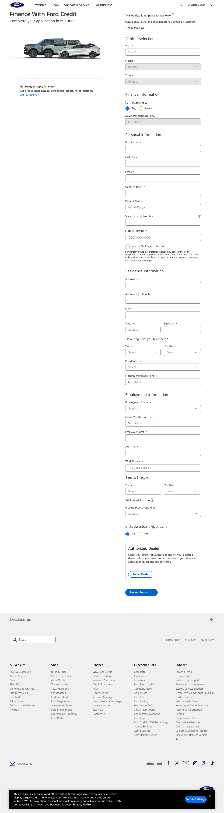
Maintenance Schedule (189, 709)
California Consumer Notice (192, 730)
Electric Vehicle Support (189, 688)
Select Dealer (141, 574)
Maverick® (207, 640)
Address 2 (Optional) (137, 294)
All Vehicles (16, 701)
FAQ (95, 688)
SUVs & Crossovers (20, 671)
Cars (12, 680)
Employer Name (136, 432)
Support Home (184, 676)
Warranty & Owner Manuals (192, 705)
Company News (143, 688)
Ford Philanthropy (144, 709)
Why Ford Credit (102, 671)
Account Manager (103, 697)
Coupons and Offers (187, 718)
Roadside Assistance (188, 722)
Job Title (131, 446)
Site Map (98, 709)
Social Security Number (140, 216)
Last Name (133, 157)
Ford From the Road (145, 684)
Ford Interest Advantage (107, 701)
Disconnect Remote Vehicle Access (191, 737)
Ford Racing (141, 701)
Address (131, 279)
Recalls (180, 714)
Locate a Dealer (184, 671)
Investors (139, 680)
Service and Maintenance (190, 684)
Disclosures (20, 619)
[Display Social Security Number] (196, 222)
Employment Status (138, 402)
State (129, 323)
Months (170, 346)
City (129, 309)
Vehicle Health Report (188, 701)
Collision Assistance (187, 726)
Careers (138, 676)
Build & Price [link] (58, 671)
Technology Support (187, 680)
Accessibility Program (64, 714)
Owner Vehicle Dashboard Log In (195, 693)
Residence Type (136, 361)
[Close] (210, 799)
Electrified (16, 684)
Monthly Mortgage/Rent (141, 376)
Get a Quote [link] (58, 680)
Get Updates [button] (58, 693)
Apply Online (100, 693)
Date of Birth (134, 201)
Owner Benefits (143, 726)
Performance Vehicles (22, 705)
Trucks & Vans (18, 676)
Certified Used (18, 697)
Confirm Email (135, 186)
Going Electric (142, 730)
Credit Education (102, 684)
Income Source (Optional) (140, 507)
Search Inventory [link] (61, 676)
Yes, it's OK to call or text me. (149, 246)
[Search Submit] (181, 5)
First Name (133, 142)
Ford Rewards (184, 697)
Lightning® (173, 640)
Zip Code (170, 323)
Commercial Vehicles (22, 688)
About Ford (140, 693)
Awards (14, 709)
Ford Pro (139, 697)
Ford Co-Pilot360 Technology (151, 722)
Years (130, 346)
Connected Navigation (147, 714)
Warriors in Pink (143, 705)
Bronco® (190, 640)
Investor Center (102, 705)
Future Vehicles (19, 693)
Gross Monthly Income (140, 417)
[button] (173, 14)
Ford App (139, 718)
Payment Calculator (104, 680)
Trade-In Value (59, 684)
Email (130, 172)
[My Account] (210, 5)
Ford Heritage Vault (145, 735)
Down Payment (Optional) (140, 115)
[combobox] (160, 52)
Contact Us (99, 714)
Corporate (139, 671)
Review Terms (139, 592)
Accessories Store (61, 705)
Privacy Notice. (82, 804)
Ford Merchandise (61, 709)
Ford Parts (57, 718)
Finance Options (102, 676)
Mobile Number (136, 231)
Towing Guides (60, 688)
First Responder (60, 701)
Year (129, 46)
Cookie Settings (196, 799)
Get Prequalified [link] (29, 95)
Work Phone (134, 461)
